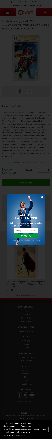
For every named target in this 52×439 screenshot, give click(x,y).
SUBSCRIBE (26, 236)
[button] (18, 435)
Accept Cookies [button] (40, 429)
